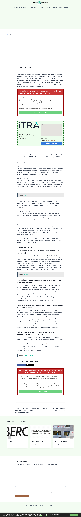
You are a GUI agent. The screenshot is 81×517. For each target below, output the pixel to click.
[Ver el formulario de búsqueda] (70, 7)
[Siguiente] (71, 437)
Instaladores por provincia (40, 7)
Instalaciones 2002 (37, 441)
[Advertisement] (40, 19)
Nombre (18, 488)
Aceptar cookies (73, 514)
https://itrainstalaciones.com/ (50, 343)
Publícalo (31, 364)
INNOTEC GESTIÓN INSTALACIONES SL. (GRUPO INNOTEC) (54, 408)
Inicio (27, 505)
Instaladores (20, 65)
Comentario (19, 469)
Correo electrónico (38, 488)
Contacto (44, 505)
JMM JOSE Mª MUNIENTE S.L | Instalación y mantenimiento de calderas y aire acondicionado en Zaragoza (27, 409)
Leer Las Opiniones (50, 141)
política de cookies (43, 515)
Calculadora (63, 7)
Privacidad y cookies (35, 505)
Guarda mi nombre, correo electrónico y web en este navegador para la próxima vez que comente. (40, 492)
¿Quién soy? (52, 505)
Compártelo (22, 364)
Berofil (11, 441)
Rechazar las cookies (64, 514)
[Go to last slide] (9, 437)
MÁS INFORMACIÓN (52, 143)
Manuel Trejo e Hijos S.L (62, 441)
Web (52, 488)
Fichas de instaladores (21, 7)
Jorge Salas (21, 71)
